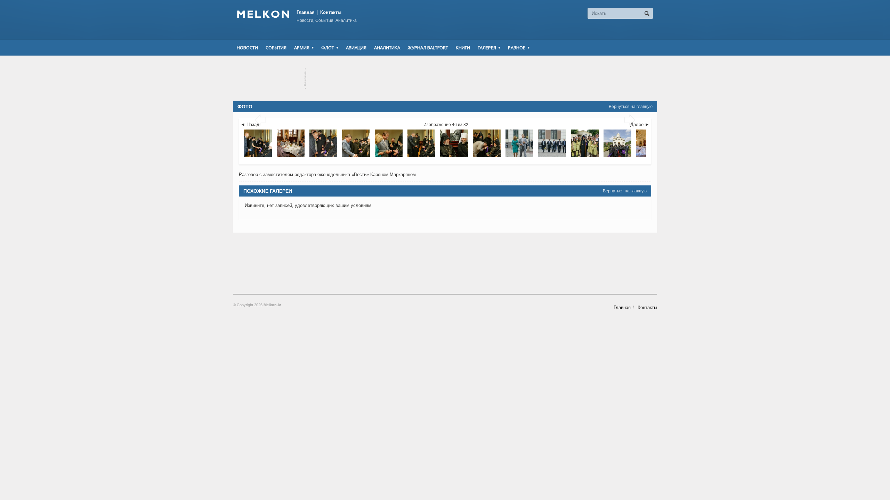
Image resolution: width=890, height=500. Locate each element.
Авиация (356, 47)
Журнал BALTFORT (428, 47)
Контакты (330, 12)
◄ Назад (250, 124)
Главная (306, 12)
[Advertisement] (445, 78)
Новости (247, 47)
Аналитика (387, 47)
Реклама (305, 78)
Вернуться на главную (631, 106)
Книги (463, 47)
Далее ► (639, 124)
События (276, 47)
